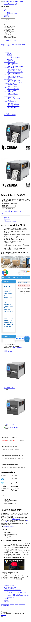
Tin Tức (6, 591)
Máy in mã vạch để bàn (13, 76)
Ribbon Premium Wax (13, 106)
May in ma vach (8, 351)
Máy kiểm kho (8, 79)
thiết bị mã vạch (16, 519)
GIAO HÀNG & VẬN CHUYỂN (12, 590)
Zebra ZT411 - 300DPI (9, 115)
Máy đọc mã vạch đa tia (13, 70)
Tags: (5, 220)
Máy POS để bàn (12, 84)
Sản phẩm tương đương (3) (10, 221)
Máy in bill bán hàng (9, 91)
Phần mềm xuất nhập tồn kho (15, 66)
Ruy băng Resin (11, 107)
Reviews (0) (7, 219)
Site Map (6, 600)
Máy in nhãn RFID (12, 90)
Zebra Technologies (17, 347)
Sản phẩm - (10, 40)
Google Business (20, 44)
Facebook (3, 44)
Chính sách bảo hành (9, 588)
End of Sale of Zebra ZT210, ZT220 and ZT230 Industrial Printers (17, 593)
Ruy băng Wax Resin (13, 104)
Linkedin (12, 44)
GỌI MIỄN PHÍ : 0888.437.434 (13, 211)
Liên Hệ (6, 598)
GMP (8, 45)
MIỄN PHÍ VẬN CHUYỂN (9, 208)
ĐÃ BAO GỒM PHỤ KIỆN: (9, 204)
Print (3, 214)
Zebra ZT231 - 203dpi (9, 388)
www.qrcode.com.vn (8, 526)
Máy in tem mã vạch (9, 74)
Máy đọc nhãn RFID (13, 89)
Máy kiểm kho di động (13, 80)
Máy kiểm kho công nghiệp (14, 82)
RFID (5, 87)
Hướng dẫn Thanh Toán (10, 587)
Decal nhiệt (10, 97)
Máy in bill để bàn (12, 93)
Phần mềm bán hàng (13, 63)
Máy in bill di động (12, 94)
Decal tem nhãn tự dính (13, 99)
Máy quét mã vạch (9, 67)
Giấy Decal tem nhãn (9, 96)
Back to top (3, 615)
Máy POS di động (12, 86)
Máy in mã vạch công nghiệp (15, 77)
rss (15, 44)
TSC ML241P (14, 427)
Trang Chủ (6, 52)
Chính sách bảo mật (9, 585)
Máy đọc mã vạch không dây (15, 72)
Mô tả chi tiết (7, 217)
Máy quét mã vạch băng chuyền (15, 73)
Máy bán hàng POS (9, 83)
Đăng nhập (6, 601)
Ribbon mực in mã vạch (10, 101)
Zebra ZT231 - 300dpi (9, 424)
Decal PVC (10, 100)
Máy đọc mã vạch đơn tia (14, 69)
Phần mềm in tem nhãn (13, 64)
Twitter (7, 44)
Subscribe (18, 579)
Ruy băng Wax (11, 103)
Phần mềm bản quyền (9, 62)
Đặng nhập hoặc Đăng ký (10, 4)
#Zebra (5, 350)
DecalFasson (4, 45)
